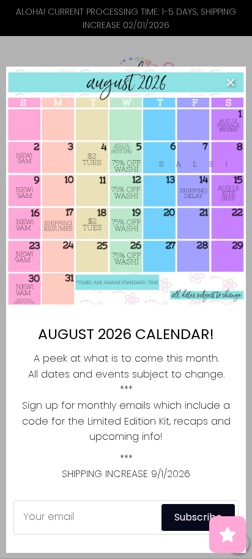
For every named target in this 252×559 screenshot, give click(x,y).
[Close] (230, 81)
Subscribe (198, 517)
